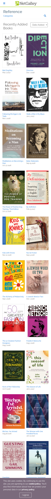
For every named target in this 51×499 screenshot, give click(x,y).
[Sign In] (4, 3)
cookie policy (35, 484)
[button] (13, 51)
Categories (8, 16)
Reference (12, 11)
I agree (25, 495)
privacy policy (28, 489)
